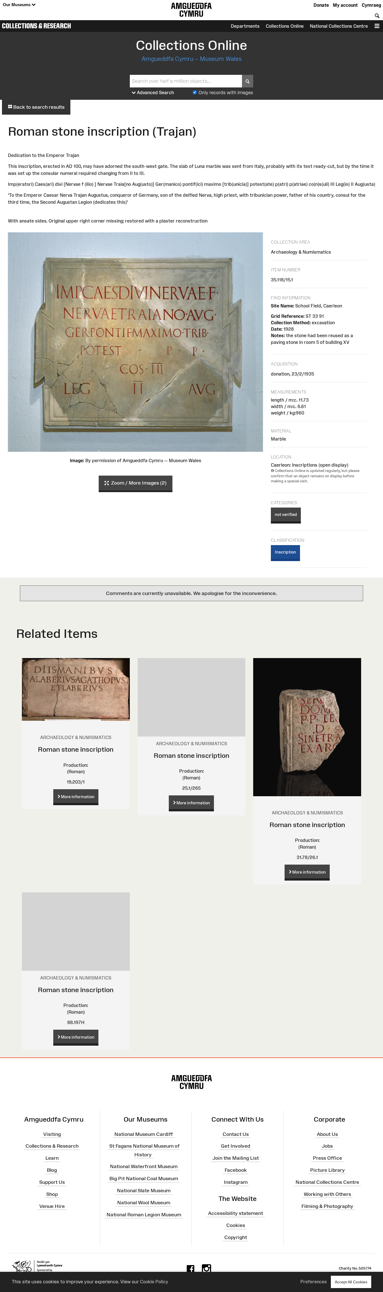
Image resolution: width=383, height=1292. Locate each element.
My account (345, 5)
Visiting (52, 1134)
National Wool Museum (143, 1202)
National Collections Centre (339, 26)
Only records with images (226, 92)
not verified (286, 514)
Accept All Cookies (351, 1282)
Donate (321, 5)
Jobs (327, 1146)
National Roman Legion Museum (144, 1214)
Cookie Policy (154, 1281)
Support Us (52, 1182)
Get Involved (235, 1146)
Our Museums (17, 4)
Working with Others (327, 1194)
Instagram (236, 1182)
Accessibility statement (235, 1213)
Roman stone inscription (76, 749)
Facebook (236, 1170)
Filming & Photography (327, 1206)
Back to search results (38, 107)
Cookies (235, 1225)
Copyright (235, 1237)
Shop (52, 1194)
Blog (52, 1170)
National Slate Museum (143, 1190)
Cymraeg (371, 5)
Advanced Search (155, 92)
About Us (327, 1134)
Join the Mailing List (236, 1158)
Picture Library (327, 1170)
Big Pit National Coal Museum (143, 1178)
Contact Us (236, 1134)
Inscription (285, 552)
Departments (245, 26)
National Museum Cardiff (143, 1134)
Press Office (327, 1158)
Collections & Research (36, 26)
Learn (52, 1158)
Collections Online (285, 26)
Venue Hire (52, 1206)
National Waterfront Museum (143, 1166)
